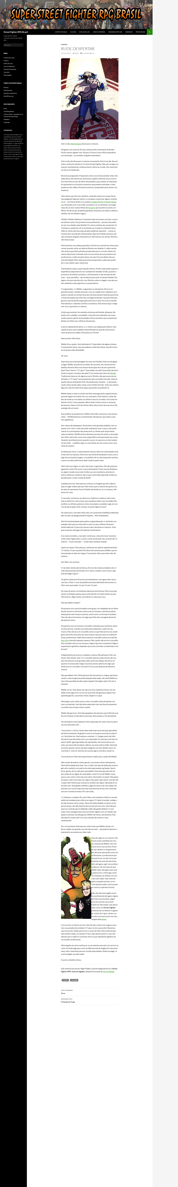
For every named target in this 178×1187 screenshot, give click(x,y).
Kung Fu (91, 207)
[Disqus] (90, 1041)
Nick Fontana (75, 144)
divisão (113, 373)
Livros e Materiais (99, 32)
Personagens (140, 32)
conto (65, 980)
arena (103, 919)
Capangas (7, 122)
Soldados (6, 119)
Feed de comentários (10, 93)
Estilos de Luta (84, 32)
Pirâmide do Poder (68, 1000)
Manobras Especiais (115, 32)
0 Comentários (88, 53)
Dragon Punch (97, 202)
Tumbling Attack (9, 111)
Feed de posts (8, 90)
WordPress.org (8, 96)
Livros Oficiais (108, 971)
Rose (5, 108)
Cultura (73, 32)
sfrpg (76, 53)
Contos (64, 44)
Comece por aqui (61, 32)
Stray (67, 991)
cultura (74, 980)
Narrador (129, 32)
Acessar (6, 87)
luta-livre (65, 640)
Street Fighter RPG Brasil (16, 32)
